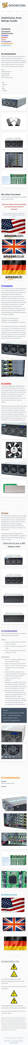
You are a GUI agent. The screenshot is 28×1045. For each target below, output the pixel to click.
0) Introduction (5, 31)
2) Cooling (4, 37)
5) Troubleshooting (7, 43)
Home (3, 11)
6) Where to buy (6, 45)
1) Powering (4, 35)
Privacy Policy (7, 1040)
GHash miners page (11, 694)
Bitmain (17, 11)
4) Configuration (6, 41)
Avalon (24, 11)
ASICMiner (10, 11)
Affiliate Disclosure (14, 1042)
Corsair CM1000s (9, 314)
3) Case (3, 39)
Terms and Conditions (18, 1040)
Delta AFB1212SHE (10, 386)
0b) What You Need (7, 33)
